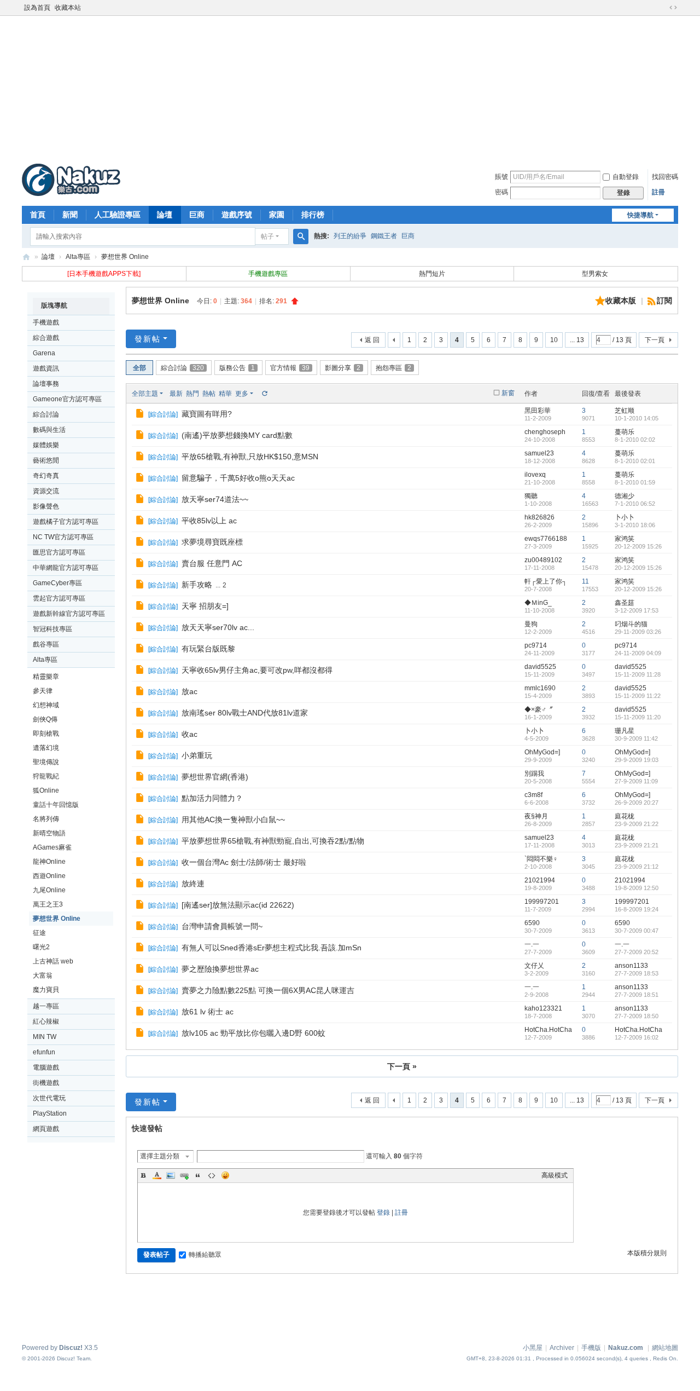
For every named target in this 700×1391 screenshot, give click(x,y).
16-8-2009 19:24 (636, 909)
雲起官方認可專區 (59, 598)
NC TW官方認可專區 (63, 537)
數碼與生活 (49, 430)
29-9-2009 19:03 (636, 760)
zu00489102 (543, 560)
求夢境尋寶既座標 (212, 542)
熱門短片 (432, 274)
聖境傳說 (46, 762)
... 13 (577, 340)
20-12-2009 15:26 (638, 546)
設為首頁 (37, 7)
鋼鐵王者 (384, 236)
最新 (176, 393)
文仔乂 (534, 965)
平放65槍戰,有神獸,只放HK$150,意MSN (250, 456)
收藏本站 (68, 7)
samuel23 (539, 453)
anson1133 (631, 965)
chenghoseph (544, 432)
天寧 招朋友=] (205, 606)
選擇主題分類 (159, 1156)
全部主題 (145, 393)
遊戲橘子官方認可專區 (65, 522)
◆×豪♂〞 (538, 709)
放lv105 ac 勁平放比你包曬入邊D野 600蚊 (253, 1033)
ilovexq (535, 474)
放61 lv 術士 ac (208, 1011)
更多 (241, 393)
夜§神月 (536, 816)
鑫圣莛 (624, 603)
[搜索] (300, 236)
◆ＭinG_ (538, 603)
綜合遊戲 (46, 338)
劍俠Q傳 (45, 719)
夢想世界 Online (125, 257)
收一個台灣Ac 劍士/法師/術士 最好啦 (244, 862)
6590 (532, 923)
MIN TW (44, 1037)
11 (585, 581)
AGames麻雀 (52, 847)
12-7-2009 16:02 (636, 1037)
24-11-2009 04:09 (638, 653)
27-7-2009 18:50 (636, 1016)
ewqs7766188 (545, 538)
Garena (44, 353)
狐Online (46, 790)
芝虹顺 (624, 410)
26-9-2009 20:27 (636, 802)
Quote (197, 1175)
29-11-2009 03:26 (638, 631)
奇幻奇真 (46, 476)
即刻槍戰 (46, 733)
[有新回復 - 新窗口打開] (141, 415)
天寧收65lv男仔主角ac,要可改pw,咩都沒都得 (257, 670)
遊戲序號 (236, 214)
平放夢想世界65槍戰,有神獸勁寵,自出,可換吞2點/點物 (273, 840)
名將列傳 (46, 819)
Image (170, 1175)
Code (211, 1175)
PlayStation (50, 1113)
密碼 (501, 192)
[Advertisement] (350, 87)
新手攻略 (197, 584)
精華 (225, 393)
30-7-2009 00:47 (636, 930)
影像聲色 (46, 506)
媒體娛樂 (46, 445)
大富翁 (42, 975)
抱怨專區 (393, 368)
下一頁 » (402, 1066)
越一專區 (46, 1006)
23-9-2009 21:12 (636, 866)
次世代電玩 (49, 1098)
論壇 (164, 214)
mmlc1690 (540, 688)
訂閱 (664, 300)
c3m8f (533, 795)
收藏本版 (621, 300)
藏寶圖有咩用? (207, 413)
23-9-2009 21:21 (636, 845)
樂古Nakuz (26, 257)
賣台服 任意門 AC (212, 563)
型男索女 (596, 274)
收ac (189, 734)
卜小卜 (624, 517)
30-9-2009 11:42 (636, 738)
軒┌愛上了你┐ (545, 581)
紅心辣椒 (46, 1021)
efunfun (44, 1052)
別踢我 (534, 773)
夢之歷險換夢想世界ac (220, 969)
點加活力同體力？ (212, 798)
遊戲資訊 (46, 368)
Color (156, 1175)
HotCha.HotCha (548, 1030)
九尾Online (49, 890)
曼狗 (531, 624)
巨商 (197, 214)
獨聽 (531, 496)
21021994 (539, 880)
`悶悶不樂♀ (541, 859)
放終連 (193, 883)
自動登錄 (625, 177)
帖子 (267, 236)
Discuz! (71, 1348)
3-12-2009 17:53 (636, 610)
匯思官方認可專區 (59, 552)
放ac (189, 691)
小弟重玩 (197, 755)
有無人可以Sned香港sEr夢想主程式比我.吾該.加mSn (271, 947)
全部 (139, 368)
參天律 (42, 691)
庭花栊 (624, 816)
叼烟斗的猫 (631, 624)
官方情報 (290, 368)
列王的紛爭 (350, 236)
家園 (276, 214)
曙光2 (41, 947)
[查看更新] (264, 393)
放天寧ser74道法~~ (215, 499)
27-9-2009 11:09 (636, 781)
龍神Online (49, 861)
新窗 (508, 393)
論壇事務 (46, 384)
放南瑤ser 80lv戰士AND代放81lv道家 (245, 712)
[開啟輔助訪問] (663, 8)
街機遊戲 (46, 1083)
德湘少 (624, 496)
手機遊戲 (46, 322)
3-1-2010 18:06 (635, 525)
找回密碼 (665, 177)
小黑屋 (532, 1348)
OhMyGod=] (542, 752)
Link (184, 1175)
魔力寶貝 (46, 990)
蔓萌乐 (624, 432)
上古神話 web (53, 961)
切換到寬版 (673, 8)
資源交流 (46, 491)
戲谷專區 (46, 644)
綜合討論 (46, 414)
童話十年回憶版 (56, 805)
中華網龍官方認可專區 (65, 568)
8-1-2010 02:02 (635, 439)
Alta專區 (78, 257)
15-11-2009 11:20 (638, 717)
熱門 (192, 393)
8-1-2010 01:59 (635, 482)
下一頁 (654, 340)
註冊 (658, 192)
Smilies (225, 1175)
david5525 (540, 667)
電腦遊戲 (46, 1067)
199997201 (541, 901)
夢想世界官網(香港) (215, 776)
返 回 (372, 340)
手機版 (591, 1348)
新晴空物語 (49, 833)
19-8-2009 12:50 (636, 888)
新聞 (70, 214)
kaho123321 (543, 1008)
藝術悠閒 (46, 460)
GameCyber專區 (57, 583)
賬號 (501, 177)
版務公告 (237, 368)
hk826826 (539, 517)
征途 (39, 933)
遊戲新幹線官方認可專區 (69, 613)
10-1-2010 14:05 (636, 418)
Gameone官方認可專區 (67, 399)
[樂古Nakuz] (71, 179)
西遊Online (49, 876)
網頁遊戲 (46, 1129)
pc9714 (535, 645)
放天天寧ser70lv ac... (218, 627)
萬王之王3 (48, 904)
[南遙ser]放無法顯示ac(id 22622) (238, 905)
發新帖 (148, 338)
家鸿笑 (624, 538)
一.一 (531, 944)
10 (554, 340)
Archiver (562, 1348)
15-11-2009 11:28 (638, 674)
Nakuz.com (625, 1348)
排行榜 (312, 214)
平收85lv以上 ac (209, 520)
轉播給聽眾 (205, 1255)
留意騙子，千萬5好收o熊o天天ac (238, 478)
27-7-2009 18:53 (636, 973)
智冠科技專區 (52, 629)
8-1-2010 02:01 (635, 461)
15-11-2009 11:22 (638, 695)
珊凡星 (624, 731)
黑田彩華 (537, 410)
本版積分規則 (647, 1253)
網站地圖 (665, 1348)
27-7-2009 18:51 (636, 994)
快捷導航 (640, 215)
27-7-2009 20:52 (636, 952)
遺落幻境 (46, 748)
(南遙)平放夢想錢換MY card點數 (237, 435)
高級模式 (554, 1175)
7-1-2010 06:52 (635, 503)
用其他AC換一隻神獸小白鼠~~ (233, 819)
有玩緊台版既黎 (208, 648)
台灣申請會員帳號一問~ (222, 926)
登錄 (383, 1212)
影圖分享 (342, 368)
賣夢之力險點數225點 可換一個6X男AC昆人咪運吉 (268, 990)
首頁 (37, 214)
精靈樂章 (46, 676)
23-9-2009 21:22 (636, 824)
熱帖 (208, 393)
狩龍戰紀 (46, 776)
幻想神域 (46, 705)
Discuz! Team (73, 1358)
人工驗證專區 (118, 214)
